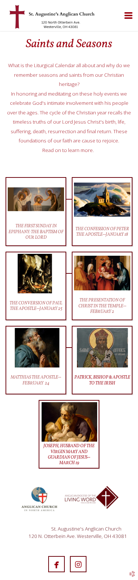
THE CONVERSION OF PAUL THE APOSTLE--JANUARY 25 (36, 306)
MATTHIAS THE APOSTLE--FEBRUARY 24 (36, 380)
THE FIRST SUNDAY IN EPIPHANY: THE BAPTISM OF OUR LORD (35, 232)
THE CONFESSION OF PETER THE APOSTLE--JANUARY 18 (102, 232)
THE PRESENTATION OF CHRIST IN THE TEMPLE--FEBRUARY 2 (102, 306)
